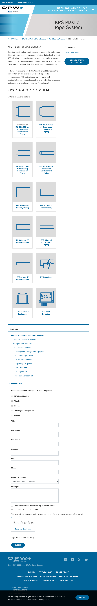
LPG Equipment (21, 372)
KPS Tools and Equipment (22, 313)
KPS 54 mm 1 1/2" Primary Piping (46, 242)
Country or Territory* (19, 477)
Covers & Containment (23, 360)
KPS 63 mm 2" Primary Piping (22, 241)
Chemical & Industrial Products (24, 340)
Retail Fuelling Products (57, 39)
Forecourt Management (24, 376)
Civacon (17, 406)
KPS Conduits (46, 277)
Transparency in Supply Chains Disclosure (36, 577)
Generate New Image (23, 529)
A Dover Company (37, 565)
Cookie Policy (62, 572)
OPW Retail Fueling (21, 396)
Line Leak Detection (46, 313)
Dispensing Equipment (23, 364)
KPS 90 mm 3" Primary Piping (46, 206)
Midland (17, 416)
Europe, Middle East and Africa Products (27, 335)
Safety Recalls (50, 581)
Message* (15, 487)
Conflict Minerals (31, 581)
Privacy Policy (45, 572)
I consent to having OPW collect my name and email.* (34, 506)
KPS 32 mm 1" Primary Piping (22, 278)
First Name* (15, 430)
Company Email (67, 581)
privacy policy (16, 517)
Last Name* (15, 440)
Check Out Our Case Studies (77, 61)
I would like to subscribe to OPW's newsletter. (31, 510)
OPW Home (9, 2)
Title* (13, 421)
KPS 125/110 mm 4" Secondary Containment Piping (46, 128)
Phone (13, 468)
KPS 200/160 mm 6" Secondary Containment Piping (22, 130)
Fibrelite (17, 401)
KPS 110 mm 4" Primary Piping (22, 206)
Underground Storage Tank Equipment (30, 352)
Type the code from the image (23, 538)
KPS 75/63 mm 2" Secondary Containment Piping (22, 169)
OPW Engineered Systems (24, 411)
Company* (15, 449)
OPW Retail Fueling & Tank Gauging (34, 39)
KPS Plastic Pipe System (76, 39)
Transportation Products (22, 344)
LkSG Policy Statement (69, 577)
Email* (13, 459)
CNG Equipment (21, 368)
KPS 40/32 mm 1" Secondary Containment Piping (46, 169)
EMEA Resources (71, 53)
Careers (31, 572)
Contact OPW (15, 383)
